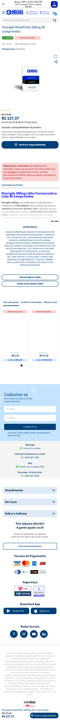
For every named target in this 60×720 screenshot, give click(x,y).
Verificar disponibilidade (32, 151)
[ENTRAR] (31, 13)
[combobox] (30, 21)
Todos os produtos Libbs (30, 290)
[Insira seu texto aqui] (14, 638)
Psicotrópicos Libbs (30, 284)
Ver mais (54, 228)
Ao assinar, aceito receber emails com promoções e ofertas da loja (29, 438)
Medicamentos (9, 30)
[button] (56, 69)
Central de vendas (31, 452)
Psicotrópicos (24, 30)
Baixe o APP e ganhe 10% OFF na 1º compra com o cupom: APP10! (28, 4)
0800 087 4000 (32, 462)
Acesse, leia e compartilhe (31, 471)
